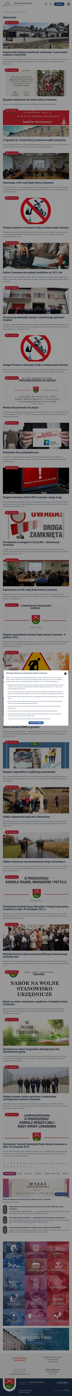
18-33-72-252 (54, 687)
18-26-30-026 (41, 693)
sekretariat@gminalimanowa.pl (16, 689)
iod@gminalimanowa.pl (57, 693)
